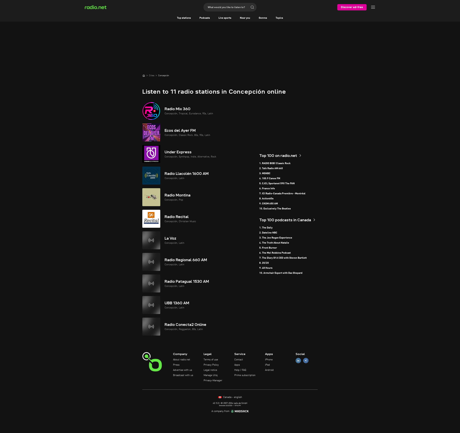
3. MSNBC (264, 173)
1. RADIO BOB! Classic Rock (275, 163)
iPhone (269, 359)
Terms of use (211, 359)
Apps (237, 365)
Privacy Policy (211, 365)
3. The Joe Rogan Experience (275, 238)
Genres (263, 18)
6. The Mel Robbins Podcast (275, 253)
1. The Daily (266, 227)
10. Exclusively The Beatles (275, 208)
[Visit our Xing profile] (305, 361)
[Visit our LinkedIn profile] (298, 361)
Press (176, 365)
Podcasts (204, 18)
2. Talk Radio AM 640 (271, 168)
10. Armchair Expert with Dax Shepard (280, 273)
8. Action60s (266, 198)
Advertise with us (182, 370)
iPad (267, 365)
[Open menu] (373, 7)
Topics (279, 18)
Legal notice (210, 370)
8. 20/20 (264, 263)
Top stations (184, 18)
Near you (245, 18)
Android (269, 370)
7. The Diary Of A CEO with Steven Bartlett (283, 258)
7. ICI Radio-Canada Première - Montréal (282, 193)
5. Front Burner (268, 248)
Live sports (224, 18)
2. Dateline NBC (268, 233)
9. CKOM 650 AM (268, 203)
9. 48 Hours (265, 268)
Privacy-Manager (213, 380)
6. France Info (267, 188)
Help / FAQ (240, 370)
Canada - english (232, 397)
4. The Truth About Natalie (274, 243)
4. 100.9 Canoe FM (269, 178)
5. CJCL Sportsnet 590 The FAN (277, 183)
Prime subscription (245, 375)
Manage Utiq (211, 375)
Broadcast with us (183, 375)
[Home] (143, 75)
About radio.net (181, 359)
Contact (238, 359)
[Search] (252, 7)
